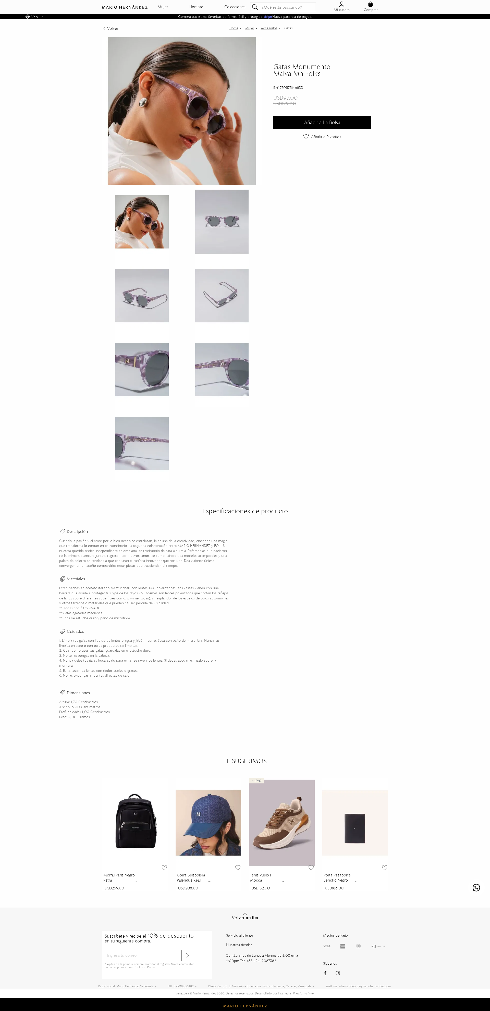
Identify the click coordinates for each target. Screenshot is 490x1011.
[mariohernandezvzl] (233, 28)
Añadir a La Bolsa (322, 122)
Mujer (163, 7)
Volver (112, 28)
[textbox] (283, 7)
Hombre (196, 7)
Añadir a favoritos (326, 136)
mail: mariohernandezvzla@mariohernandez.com (358, 986)
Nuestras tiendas (239, 944)
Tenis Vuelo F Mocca (261, 878)
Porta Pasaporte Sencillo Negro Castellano (337, 878)
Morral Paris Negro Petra (119, 878)
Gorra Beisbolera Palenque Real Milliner (191, 878)
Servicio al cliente (239, 935)
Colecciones (235, 7)
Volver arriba (245, 918)
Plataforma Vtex (303, 993)
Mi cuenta (342, 9)
